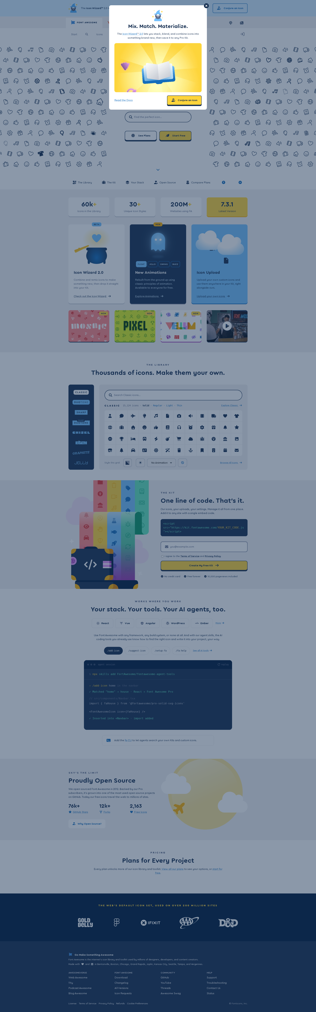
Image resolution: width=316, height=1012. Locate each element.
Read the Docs (123, 100)
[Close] (206, 5)
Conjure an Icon (187, 100)
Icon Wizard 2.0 (132, 34)
